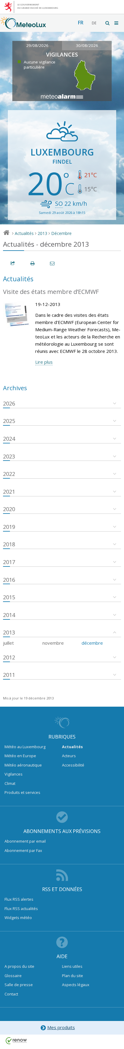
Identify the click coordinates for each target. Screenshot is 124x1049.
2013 (42, 233)
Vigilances (14, 774)
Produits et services (22, 792)
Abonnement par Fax (23, 850)
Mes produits (61, 1027)
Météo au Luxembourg (25, 746)
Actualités (24, 233)
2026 (9, 403)
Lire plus (44, 362)
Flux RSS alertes (19, 899)
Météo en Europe (20, 755)
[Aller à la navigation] (116, 23)
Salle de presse (19, 984)
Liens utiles (72, 966)
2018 (9, 544)
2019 (9, 526)
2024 (9, 438)
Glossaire (13, 975)
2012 (9, 657)
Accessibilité (73, 765)
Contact (11, 994)
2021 (9, 491)
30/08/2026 (87, 45)
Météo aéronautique (23, 765)
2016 (9, 579)
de (94, 23)
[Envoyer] (53, 263)
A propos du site (19, 966)
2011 (9, 674)
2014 (9, 615)
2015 (9, 597)
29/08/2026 (37, 45)
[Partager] (13, 263)
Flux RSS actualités (21, 908)
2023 (9, 456)
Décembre (61, 233)
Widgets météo (18, 917)
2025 (9, 420)
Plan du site (72, 975)
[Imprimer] (33, 263)
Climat (10, 783)
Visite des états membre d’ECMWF (51, 292)
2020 (9, 509)
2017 (9, 562)
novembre (53, 643)
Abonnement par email (25, 841)
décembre (92, 643)
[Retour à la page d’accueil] (23, 26)
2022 (9, 473)
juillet (8, 643)
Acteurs (69, 755)
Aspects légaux (75, 984)
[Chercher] (107, 23)
